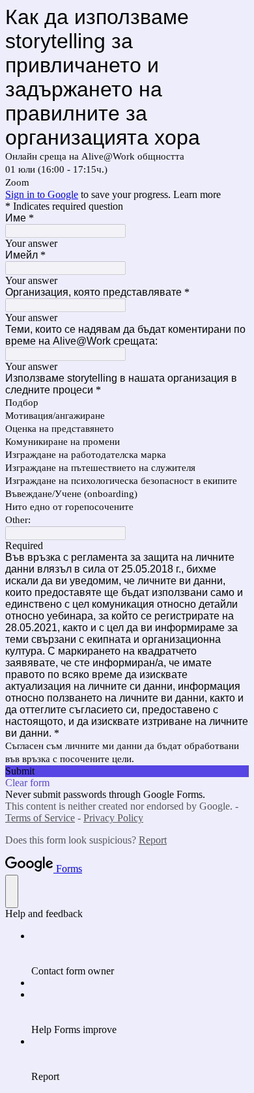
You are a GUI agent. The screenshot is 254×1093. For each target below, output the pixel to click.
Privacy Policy (113, 817)
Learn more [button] (197, 194)
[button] (127, 771)
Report (153, 839)
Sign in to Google (41, 194)
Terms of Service (40, 817)
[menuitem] (140, 953)
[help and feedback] (11, 891)
